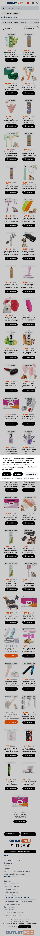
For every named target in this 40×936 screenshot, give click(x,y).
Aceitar (7, 474)
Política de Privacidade (31, 478)
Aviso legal (18, 478)
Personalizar (31, 474)
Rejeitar (18, 474)
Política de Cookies (7, 478)
